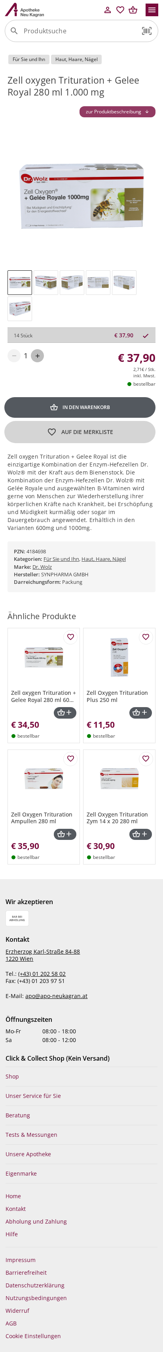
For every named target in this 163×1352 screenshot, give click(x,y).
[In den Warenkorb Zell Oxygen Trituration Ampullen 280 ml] (65, 834)
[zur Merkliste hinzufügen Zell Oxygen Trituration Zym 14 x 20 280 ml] (146, 759)
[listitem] (81, 1076)
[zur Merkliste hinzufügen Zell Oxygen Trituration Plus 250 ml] (146, 637)
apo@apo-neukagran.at (56, 996)
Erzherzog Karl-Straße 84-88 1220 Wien (43, 955)
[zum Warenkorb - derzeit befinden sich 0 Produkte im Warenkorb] (133, 10)
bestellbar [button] (144, 384)
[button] (147, 31)
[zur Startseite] (53, 10)
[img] (20, 282)
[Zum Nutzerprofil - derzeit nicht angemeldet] (107, 10)
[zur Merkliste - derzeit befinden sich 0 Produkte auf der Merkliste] (120, 10)
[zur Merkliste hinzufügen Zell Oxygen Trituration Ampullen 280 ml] (70, 759)
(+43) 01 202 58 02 (42, 973)
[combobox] (79, 34)
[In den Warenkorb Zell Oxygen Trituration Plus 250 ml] (140, 713)
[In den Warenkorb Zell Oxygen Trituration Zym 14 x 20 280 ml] (140, 834)
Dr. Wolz (42, 566)
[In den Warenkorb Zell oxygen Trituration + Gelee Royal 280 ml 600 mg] (65, 713)
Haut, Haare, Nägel (104, 558)
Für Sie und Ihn (61, 558)
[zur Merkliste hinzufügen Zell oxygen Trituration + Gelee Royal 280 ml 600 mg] (70, 637)
